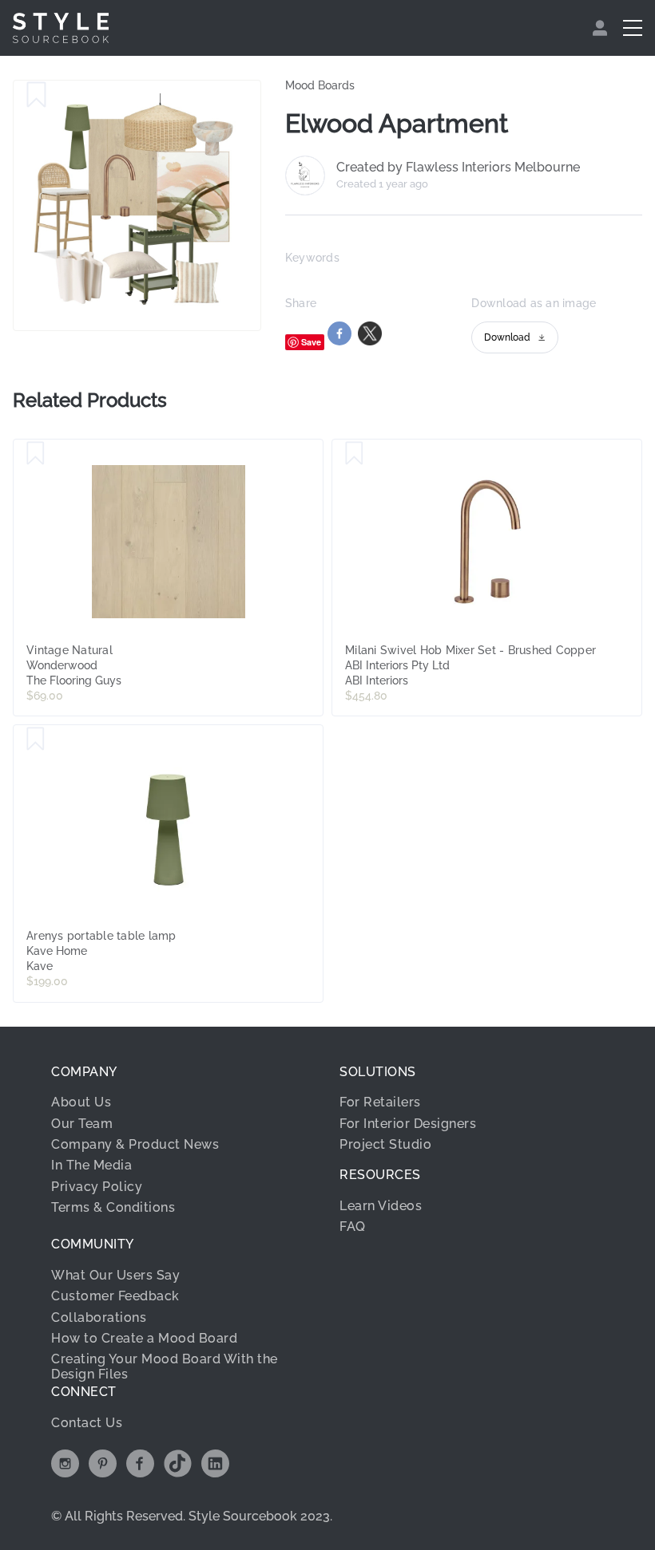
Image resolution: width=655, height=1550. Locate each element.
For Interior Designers (407, 1123)
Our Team (82, 1123)
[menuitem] (602, 27)
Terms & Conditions (113, 1207)
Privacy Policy (96, 1186)
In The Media (91, 1165)
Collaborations (98, 1317)
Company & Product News (135, 1144)
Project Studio (385, 1144)
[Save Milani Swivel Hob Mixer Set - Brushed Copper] (354, 454)
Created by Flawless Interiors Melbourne (458, 167)
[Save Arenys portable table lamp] (35, 739)
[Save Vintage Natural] (35, 454)
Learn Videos (380, 1205)
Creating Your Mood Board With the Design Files (164, 1366)
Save (311, 342)
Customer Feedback (115, 1295)
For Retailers (380, 1102)
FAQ (352, 1226)
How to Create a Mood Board (144, 1338)
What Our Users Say (115, 1275)
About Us (81, 1102)
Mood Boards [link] (320, 85)
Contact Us (86, 1422)
